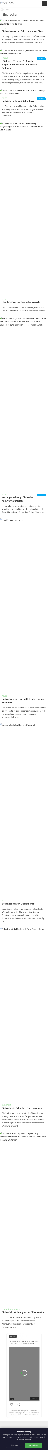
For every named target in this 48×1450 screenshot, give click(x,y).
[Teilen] (18, 1404)
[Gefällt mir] (11, 1404)
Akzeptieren (33, 1445)
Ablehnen (14, 1445)
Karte (7, 9)
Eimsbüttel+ (41, 58)
